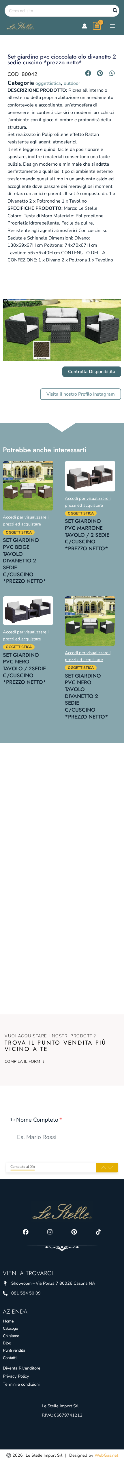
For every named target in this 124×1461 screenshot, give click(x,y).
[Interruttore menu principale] (112, 25)
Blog (7, 1343)
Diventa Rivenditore (21, 1368)
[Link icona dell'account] (84, 26)
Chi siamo (11, 1336)
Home (8, 1321)
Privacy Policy (16, 1376)
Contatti (9, 1358)
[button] (88, 73)
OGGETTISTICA (48, 83)
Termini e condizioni (21, 1384)
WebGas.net (106, 1455)
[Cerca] (115, 10)
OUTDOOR (72, 83)
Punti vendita (14, 1350)
